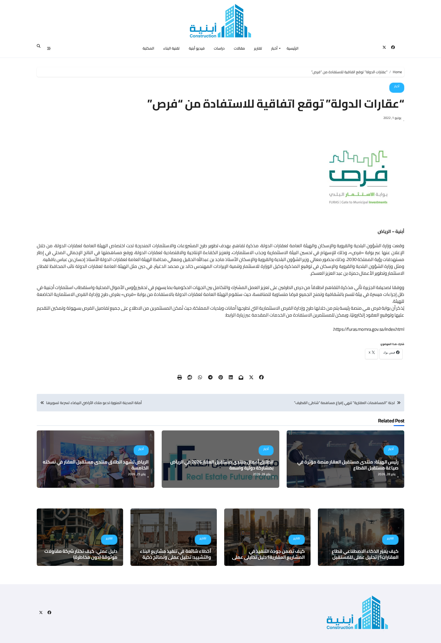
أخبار (274, 48)
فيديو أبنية (197, 48)
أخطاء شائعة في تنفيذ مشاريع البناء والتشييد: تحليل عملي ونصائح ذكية (175, 554)
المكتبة (148, 48)
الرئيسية (292, 48)
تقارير (258, 48)
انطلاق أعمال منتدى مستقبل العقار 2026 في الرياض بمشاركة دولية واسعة (222, 465)
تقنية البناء (171, 48)
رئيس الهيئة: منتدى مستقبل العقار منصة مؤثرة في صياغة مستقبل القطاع (348, 465)
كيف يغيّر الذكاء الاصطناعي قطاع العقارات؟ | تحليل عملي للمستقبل (365, 554)
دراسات (219, 48)
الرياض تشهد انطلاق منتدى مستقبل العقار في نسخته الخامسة (96, 465)
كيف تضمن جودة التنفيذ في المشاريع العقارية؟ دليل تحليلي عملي (268, 554)
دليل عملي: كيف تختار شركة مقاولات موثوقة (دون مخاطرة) (80, 554)
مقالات (239, 48)
